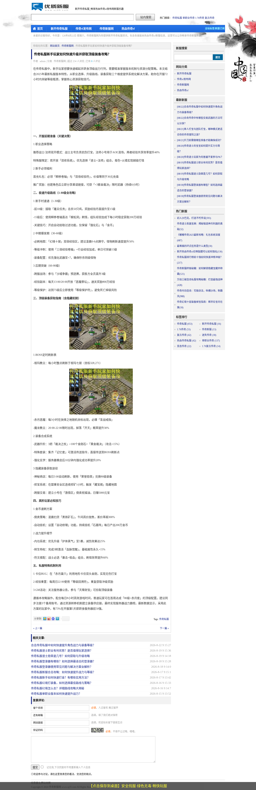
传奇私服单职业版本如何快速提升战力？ (56, 693)
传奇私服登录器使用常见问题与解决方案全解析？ (62, 666)
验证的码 (38, 730)
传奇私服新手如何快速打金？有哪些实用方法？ (60, 677)
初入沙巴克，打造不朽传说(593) (194, 218)
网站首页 (55, 45)
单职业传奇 (189, 18)
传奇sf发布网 (84, 28)
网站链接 (38, 722)
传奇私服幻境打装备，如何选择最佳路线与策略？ (62, 682)
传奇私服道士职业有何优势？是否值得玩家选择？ (62, 650)
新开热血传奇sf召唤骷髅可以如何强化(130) (199, 251)
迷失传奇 (209, 335)
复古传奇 (209, 18)
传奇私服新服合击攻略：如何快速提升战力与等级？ (63, 672)
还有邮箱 (38, 715)
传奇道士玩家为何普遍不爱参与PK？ (200, 157)
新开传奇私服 (59, 28)
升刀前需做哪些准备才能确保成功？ (199, 140)
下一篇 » (164, 628)
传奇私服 (177, 18)
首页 (40, 28)
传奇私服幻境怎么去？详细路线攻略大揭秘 (57, 688)
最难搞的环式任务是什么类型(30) (194, 246)
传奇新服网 (107, 28)
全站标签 (210, 28)
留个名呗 (38, 708)
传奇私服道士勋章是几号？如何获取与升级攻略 (60, 656)
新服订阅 (220, 28)
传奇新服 (209, 329)
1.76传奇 (199, 18)
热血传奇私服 (186, 340)
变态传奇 (184, 346)
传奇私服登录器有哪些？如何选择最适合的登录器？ (63, 661)
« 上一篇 (37, 628)
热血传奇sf (128, 28)
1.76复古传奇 (211, 346)
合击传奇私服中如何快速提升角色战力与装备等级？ (63, 645)
